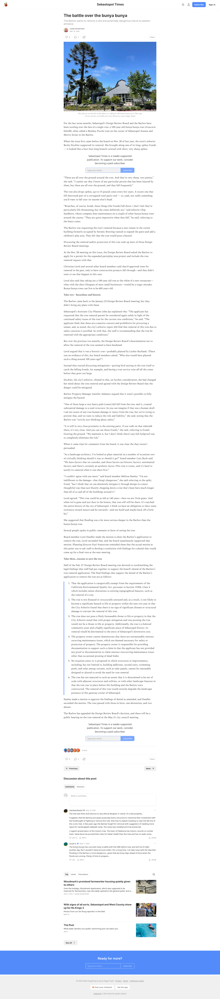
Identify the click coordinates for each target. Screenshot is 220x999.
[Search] (183, 4)
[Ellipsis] (155, 810)
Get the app (122, 987)
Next (148, 768)
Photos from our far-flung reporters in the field (84, 911)
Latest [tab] (73, 874)
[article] (110, 889)
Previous (73, 768)
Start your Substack (103, 987)
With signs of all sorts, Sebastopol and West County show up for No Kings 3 (98, 906)
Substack (97, 993)
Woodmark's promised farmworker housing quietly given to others (97, 883)
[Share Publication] (188, 4)
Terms (125, 981)
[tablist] (75, 786)
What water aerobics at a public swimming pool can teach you (91, 928)
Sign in (212, 4)
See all (69, 942)
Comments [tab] (69, 787)
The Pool (69, 925)
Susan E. (73, 843)
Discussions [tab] (83, 874)
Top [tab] (66, 874)
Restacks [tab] (80, 787)
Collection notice (137, 981)
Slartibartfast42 (76, 810)
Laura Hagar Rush (77, 29)
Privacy (118, 981)
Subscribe (199, 4)
